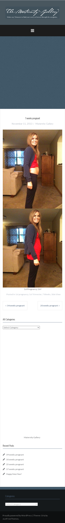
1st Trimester (35, 294)
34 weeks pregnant (16, 305)
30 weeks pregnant (15, 459)
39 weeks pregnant (15, 454)
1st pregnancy (21, 294)
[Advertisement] (32, 71)
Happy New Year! (14, 474)
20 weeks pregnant (49, 305)
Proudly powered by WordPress (17, 515)
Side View (55, 294)
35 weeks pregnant (15, 464)
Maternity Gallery (44, 123)
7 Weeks (46, 294)
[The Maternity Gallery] (32, 12)
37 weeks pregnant (15, 469)
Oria (43, 515)
